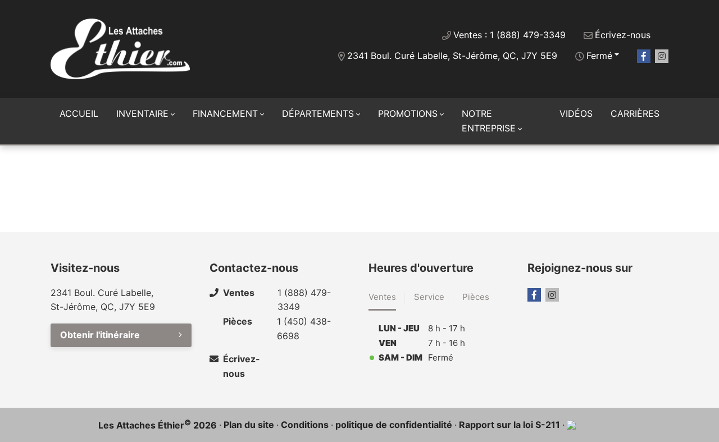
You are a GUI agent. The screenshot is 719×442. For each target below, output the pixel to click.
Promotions (408, 113)
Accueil (79, 113)
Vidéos (576, 113)
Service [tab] (429, 296)
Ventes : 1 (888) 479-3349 (509, 34)
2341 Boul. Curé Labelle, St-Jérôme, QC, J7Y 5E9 (452, 55)
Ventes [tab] (382, 296)
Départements (318, 113)
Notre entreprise (489, 121)
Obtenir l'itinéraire (100, 334)
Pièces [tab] (475, 296)
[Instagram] (661, 56)
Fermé (599, 55)
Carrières (635, 113)
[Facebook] (643, 56)
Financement (225, 113)
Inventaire (142, 113)
